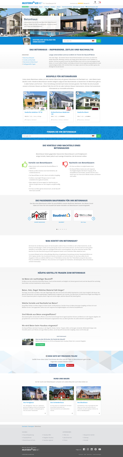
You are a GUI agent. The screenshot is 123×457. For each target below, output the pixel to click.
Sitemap (86, 437)
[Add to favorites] (25, 93)
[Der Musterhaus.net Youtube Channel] (99, 449)
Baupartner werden (89, 435)
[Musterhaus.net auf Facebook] (85, 449)
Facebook (53, 365)
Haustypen (31, 426)
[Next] (93, 218)
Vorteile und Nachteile (29, 60)
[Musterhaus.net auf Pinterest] (96, 449)
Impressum (81, 454)
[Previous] (29, 218)
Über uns (66, 435)
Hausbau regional (48, 440)
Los (99, 41)
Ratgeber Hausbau (48, 437)
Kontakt (86, 440)
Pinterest (70, 365)
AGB (85, 454)
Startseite (24, 426)
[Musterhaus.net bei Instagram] (88, 449)
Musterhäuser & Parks (29, 440)
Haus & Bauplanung (28, 435)
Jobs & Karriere (68, 437)
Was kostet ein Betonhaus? (30, 62)
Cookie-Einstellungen (97, 454)
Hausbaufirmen (27, 437)
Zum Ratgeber (40, 344)
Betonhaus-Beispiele (28, 58)
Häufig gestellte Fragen (29, 64)
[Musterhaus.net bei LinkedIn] (92, 449)
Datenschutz (89, 454)
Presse (65, 440)
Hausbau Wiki (47, 435)
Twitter (62, 365)
